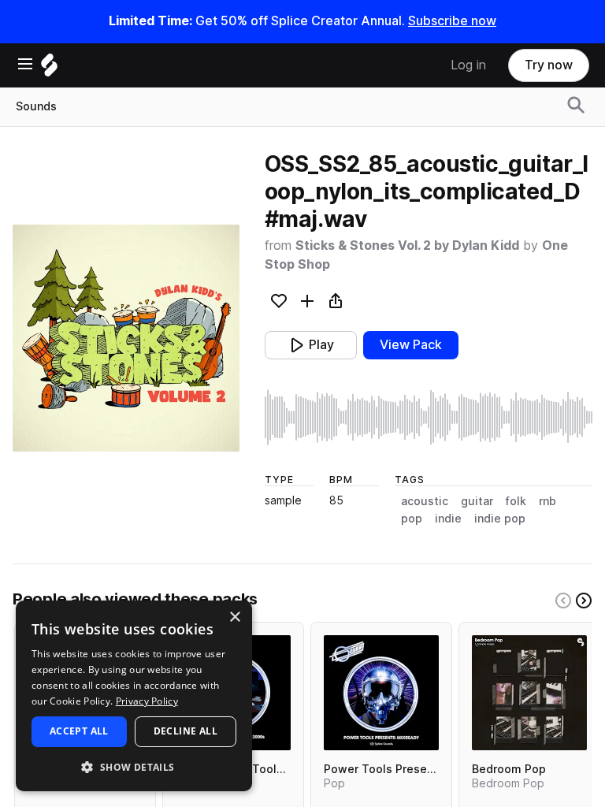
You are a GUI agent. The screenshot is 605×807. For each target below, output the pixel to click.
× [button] (234, 617)
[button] (134, 766)
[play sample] (428, 417)
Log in (468, 65)
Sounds (36, 106)
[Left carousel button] (563, 600)
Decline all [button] (185, 731)
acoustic (424, 501)
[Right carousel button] (583, 600)
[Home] (49, 69)
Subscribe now (452, 20)
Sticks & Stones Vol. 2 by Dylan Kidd (407, 245)
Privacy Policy (147, 701)
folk (516, 501)
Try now (549, 65)
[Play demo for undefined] (126, 338)
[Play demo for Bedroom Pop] (529, 693)
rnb (547, 501)
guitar (477, 501)
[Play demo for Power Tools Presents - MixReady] (381, 693)
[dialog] (134, 696)
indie (448, 518)
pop (411, 518)
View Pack (411, 344)
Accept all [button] (79, 731)
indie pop (499, 518)
